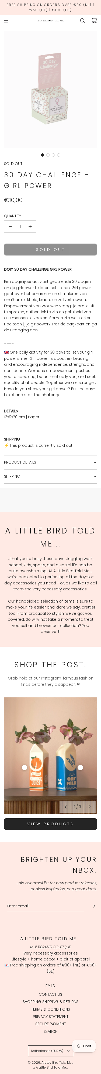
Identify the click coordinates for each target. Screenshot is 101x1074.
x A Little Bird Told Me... (50, 1067)
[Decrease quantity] (10, 226)
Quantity (12, 216)
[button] (42, 155)
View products (50, 824)
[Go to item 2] (80, 768)
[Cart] (94, 21)
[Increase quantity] (30, 226)
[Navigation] (6, 21)
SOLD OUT (13, 163)
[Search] (82, 21)
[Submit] (94, 906)
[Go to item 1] (24, 768)
